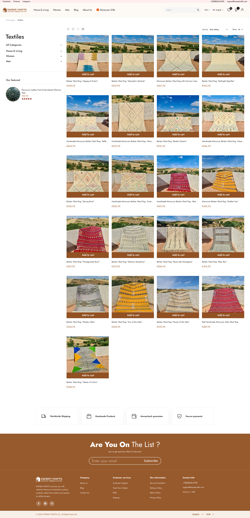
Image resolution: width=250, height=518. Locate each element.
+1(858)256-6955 (217, 1)
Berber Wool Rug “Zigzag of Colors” (82, 81)
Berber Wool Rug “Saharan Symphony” (128, 261)
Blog (76, 10)
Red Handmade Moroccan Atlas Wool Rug (220, 322)
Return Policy (155, 493)
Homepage (10, 20)
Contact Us (84, 493)
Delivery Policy (156, 488)
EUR (206, 10)
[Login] (242, 10)
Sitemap (116, 497)
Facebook (6, 1)
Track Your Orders (120, 488)
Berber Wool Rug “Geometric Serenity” (128, 81)
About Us (87, 10)
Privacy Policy (155, 497)
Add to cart (88, 74)
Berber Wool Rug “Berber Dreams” (172, 141)
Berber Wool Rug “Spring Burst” (80, 201)
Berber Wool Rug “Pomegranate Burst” (83, 261)
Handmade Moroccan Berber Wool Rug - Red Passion (180, 201)
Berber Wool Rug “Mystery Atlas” (81, 322)
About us (84, 483)
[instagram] (52, 503)
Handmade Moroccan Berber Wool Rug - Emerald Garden (136, 201)
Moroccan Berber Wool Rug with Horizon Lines (177, 81)
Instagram (26, 1)
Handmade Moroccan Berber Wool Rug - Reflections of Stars (92, 141)
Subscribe (151, 461)
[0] (236, 10)
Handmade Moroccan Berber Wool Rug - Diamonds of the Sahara (140, 141)
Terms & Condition (157, 483)
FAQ (115, 493)
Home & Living (41, 10)
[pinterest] (45, 503)
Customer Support (120, 483)
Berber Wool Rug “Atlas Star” (214, 261)
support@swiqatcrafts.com (237, 1)
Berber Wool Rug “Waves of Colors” (82, 382)
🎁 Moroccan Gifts (105, 10)
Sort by (205, 29)
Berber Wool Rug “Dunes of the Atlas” (173, 322)
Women (57, 10)
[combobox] (182, 10)
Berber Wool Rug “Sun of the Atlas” (127, 322)
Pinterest (16, 1)
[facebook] (38, 503)
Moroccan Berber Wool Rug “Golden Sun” (220, 201)
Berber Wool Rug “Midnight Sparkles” (218, 81)
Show (234, 29)
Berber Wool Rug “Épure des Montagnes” (175, 261)
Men (67, 10)
